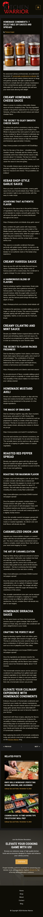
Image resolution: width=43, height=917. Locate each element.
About (21, 897)
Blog (21, 904)
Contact (21, 900)
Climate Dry (33, 870)
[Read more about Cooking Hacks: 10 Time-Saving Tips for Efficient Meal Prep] (21, 803)
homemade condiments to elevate (24, 76)
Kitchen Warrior (13, 740)
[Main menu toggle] (38, 7)
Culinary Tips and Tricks (12, 788)
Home (21, 891)
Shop (21, 894)
